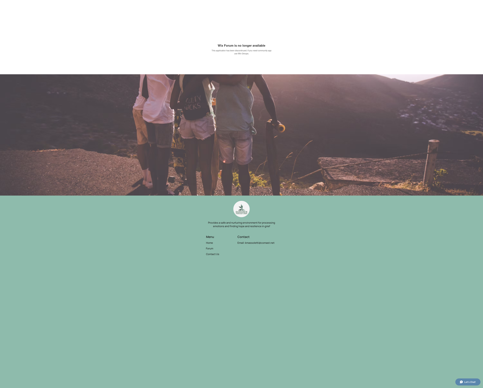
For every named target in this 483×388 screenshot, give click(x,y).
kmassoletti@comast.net (259, 242)
